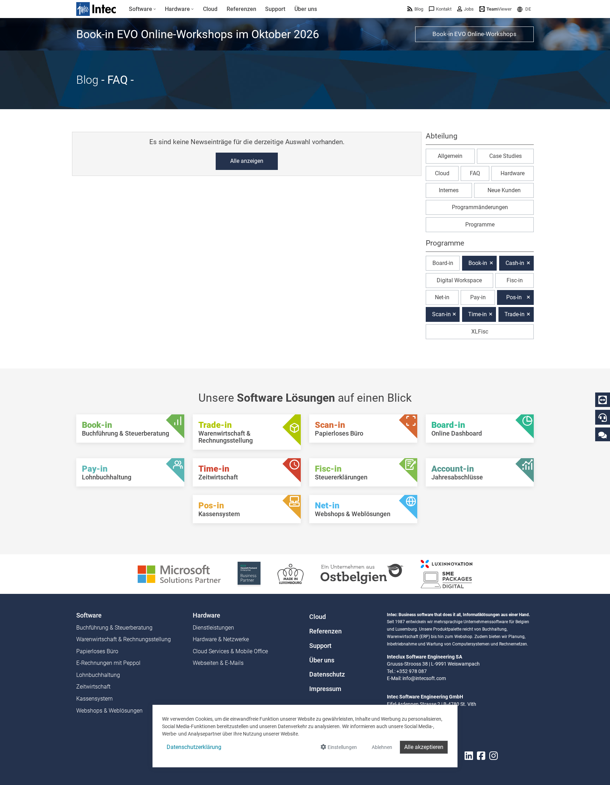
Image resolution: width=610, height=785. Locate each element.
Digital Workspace (459, 280)
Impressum (325, 688)
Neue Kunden (504, 190)
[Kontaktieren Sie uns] (602, 435)
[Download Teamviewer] (602, 399)
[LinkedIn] (469, 755)
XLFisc (479, 331)
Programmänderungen (480, 207)
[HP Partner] (249, 573)
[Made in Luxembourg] (290, 573)
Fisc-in (515, 280)
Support (320, 645)
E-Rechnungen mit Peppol (108, 663)
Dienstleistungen (213, 627)
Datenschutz (327, 674)
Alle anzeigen (246, 161)
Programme (480, 224)
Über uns (321, 660)
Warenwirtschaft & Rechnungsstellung (123, 639)
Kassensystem (94, 698)
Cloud (442, 173)
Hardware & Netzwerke (221, 639)
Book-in (477, 263)
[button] (524, 9)
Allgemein (450, 156)
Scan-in (441, 314)
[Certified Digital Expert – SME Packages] (446, 573)
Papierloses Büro (97, 651)
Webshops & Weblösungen (109, 710)
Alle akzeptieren (423, 747)
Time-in (477, 314)
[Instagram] (493, 755)
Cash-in (515, 263)
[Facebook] (481, 755)
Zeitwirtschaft (93, 686)
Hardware (513, 173)
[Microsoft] (179, 573)
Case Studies (505, 156)
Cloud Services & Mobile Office (230, 651)
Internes (449, 190)
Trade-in (514, 314)
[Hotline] (602, 417)
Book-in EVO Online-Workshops (474, 33)
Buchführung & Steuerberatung (114, 627)
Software (89, 615)
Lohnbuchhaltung (98, 675)
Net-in (442, 297)
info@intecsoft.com (424, 678)
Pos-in (514, 297)
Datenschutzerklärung (194, 747)
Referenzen (325, 631)
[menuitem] (142, 9)
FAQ (475, 173)
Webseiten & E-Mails (218, 663)
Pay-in (478, 297)
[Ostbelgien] (362, 573)
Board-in (442, 263)
